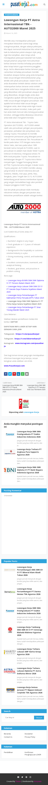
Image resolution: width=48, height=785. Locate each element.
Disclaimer (29, 734)
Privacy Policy (30, 737)
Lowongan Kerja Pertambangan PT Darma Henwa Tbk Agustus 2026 (29, 591)
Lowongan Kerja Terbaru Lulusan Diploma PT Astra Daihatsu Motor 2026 (29, 671)
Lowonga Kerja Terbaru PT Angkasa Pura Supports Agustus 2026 (29, 452)
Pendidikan (8, 752)
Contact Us (8, 737)
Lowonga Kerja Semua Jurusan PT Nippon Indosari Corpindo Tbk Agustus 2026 (29, 690)
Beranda (7, 734)
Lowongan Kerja (31, 412)
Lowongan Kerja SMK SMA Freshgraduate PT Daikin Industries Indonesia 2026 (29, 434)
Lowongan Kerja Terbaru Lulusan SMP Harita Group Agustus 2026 (29, 652)
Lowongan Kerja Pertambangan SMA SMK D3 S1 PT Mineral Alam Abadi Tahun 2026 (30, 571)
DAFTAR (14, 322)
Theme (18, 781)
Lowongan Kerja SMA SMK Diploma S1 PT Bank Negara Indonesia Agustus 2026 (30, 470)
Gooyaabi (37, 781)
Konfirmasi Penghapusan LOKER (33, 753)
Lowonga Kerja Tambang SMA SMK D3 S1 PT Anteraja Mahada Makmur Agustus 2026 (29, 631)
